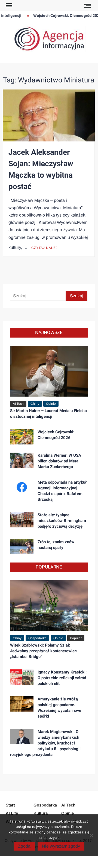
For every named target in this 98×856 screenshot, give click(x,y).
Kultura (40, 813)
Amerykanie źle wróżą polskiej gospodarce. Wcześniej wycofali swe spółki (59, 707)
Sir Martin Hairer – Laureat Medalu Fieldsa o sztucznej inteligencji (48, 413)
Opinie (51, 404)
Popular (76, 638)
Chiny (34, 404)
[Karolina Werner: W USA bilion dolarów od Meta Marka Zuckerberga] (21, 460)
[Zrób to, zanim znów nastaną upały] (21, 546)
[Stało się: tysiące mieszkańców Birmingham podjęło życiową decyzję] (21, 519)
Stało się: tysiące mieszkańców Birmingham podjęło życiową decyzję (62, 520)
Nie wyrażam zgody (61, 846)
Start (10, 805)
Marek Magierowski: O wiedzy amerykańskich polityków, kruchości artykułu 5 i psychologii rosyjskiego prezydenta (45, 743)
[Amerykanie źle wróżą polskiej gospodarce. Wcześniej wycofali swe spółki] (21, 703)
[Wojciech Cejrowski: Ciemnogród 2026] (21, 436)
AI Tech (18, 404)
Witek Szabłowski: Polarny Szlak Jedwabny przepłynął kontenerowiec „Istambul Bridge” (43, 651)
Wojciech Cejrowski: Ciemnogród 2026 (56, 435)
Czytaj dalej (44, 248)
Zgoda (24, 846)
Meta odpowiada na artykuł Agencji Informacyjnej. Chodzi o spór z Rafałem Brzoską (62, 490)
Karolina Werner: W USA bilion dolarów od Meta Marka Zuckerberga (59, 461)
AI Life (12, 813)
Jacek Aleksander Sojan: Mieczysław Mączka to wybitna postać (40, 169)
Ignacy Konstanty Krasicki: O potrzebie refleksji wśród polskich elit (62, 678)
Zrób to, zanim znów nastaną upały (56, 545)
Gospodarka (37, 638)
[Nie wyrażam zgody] (91, 835)
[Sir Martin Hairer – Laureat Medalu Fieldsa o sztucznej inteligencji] (49, 370)
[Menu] (8, 5)
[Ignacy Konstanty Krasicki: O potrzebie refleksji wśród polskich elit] (21, 676)
